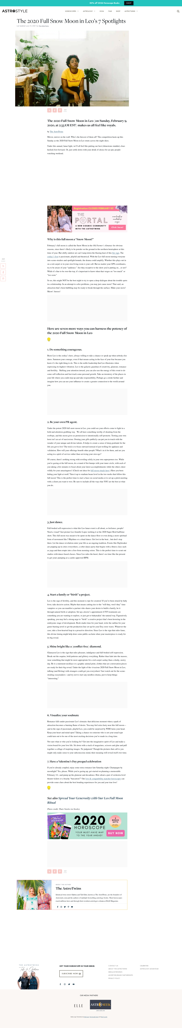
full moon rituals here (100, 470)
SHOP (128, 3)
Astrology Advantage (149, 969)
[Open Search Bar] (178, 11)
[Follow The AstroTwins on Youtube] (73, 984)
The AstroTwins (56, 131)
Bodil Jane (86, 1017)
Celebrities (144, 966)
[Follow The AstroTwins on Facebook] (60, 984)
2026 (102, 11)
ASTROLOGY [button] (88, 11)
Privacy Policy (114, 978)
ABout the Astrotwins (117, 969)
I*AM (110, 11)
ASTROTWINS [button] (130, 11)
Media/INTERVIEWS (115, 972)
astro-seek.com (100, 1010)
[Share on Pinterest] (60, 110)
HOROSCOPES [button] (70, 11)
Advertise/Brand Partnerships (120, 975)
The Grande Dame (94, 1017)
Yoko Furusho (104, 1017)
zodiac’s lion (52, 256)
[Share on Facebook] (55, 110)
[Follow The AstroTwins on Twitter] (69, 984)
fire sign (115, 252)
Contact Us (113, 966)
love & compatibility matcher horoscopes (103, 778)
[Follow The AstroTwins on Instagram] (65, 984)
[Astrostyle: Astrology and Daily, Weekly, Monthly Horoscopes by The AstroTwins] (13, 11)
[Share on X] (49, 110)
